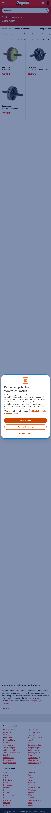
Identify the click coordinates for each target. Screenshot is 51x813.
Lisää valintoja (25, 433)
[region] (25, 406)
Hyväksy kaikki (26, 420)
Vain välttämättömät (25, 427)
